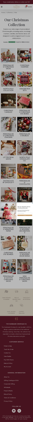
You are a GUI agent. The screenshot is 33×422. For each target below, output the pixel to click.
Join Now (25, 215)
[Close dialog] (32, 203)
